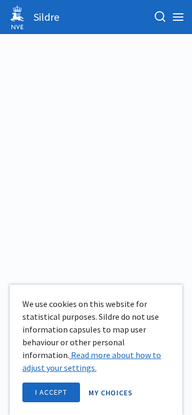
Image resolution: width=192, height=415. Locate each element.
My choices (111, 392)
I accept (51, 392)
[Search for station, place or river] (160, 17)
